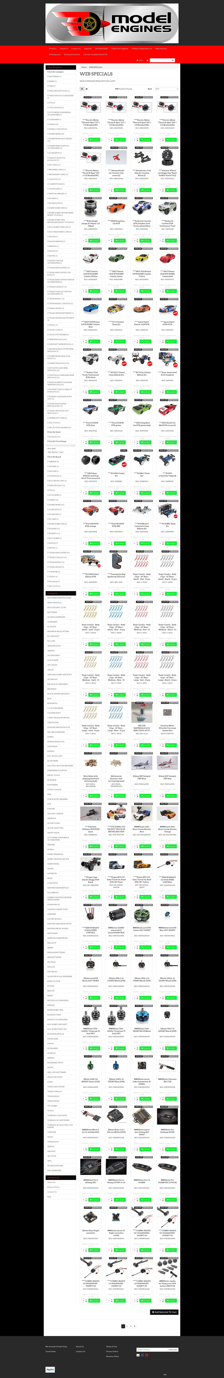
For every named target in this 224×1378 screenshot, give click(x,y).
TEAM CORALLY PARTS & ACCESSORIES (59, 293)
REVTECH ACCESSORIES (57, 1000)
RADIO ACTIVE (53, 981)
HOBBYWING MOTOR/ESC (59, 140)
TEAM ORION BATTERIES (61, 313)
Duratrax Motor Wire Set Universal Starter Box (167, 728)
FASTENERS (52, 785)
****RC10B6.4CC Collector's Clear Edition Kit (142, 526)
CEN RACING (53, 722)
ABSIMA (54, 461)
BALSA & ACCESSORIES (57, 684)
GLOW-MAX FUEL (55, 828)
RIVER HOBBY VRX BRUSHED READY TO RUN (60, 214)
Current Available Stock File (95, 54)
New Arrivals (161, 49)
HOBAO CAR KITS (58, 129)
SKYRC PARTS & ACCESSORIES (55, 262)
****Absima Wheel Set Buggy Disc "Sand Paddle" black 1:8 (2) (167, 173)
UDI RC (53, 325)
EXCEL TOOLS (53, 775)
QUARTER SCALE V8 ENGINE (59, 976)
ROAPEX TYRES (54, 1015)
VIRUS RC (51, 1151)
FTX (52, 103)
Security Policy (112, 1356)
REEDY (50, 996)
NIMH (53, 81)
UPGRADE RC (53, 1142)
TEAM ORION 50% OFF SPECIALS (57, 412)
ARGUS (50, 670)
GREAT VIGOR (53, 833)
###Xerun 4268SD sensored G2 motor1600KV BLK (116, 930)
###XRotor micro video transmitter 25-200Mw (142, 1081)
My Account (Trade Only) (56, 1346)
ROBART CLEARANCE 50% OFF (59, 398)
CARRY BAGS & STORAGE (58, 718)
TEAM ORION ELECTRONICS (60, 319)
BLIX (49, 698)
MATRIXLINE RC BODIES (57, 928)
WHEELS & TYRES (58, 418)
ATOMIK (54, 466)
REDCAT (50, 991)
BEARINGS (51, 689)
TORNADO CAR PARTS (57, 1115)
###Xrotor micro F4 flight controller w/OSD (116, 1233)
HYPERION (52, 873)
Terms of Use (111, 1346)
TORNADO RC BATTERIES (58, 1120)
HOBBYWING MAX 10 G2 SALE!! (58, 357)
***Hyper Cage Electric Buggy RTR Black (90, 879)
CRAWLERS (55, 189)
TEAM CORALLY (58, 287)
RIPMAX (51, 1005)
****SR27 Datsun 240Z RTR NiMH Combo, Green (116, 273)
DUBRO (50, 737)
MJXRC (50, 948)
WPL (49, 1161)
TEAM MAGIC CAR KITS (61, 303)
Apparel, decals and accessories (56, 159)
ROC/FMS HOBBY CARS (60, 232)
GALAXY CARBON (55, 814)
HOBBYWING (56, 134)
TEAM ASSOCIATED (59, 268)
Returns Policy (53, 1187)
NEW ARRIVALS (54, 603)
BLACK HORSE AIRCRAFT (58, 694)
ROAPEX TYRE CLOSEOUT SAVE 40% (59, 390)
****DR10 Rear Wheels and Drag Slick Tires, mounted (90, 475)
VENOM (50, 1146)
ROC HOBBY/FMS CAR (60, 227)
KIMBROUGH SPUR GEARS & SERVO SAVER (59, 898)
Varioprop (54, 581)
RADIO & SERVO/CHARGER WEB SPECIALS (59, 383)
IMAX (49, 878)
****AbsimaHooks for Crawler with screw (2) (116, 173)
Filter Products (54, 67)
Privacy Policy (112, 1351)
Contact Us (76, 49)
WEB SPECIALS (58, 339)
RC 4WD (54, 519)
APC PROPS (52, 665)
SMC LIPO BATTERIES (56, 1072)
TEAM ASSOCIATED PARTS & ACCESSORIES (60, 281)
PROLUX (51, 967)
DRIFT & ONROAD (58, 194)
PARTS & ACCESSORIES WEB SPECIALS (60, 376)
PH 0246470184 (101, 49)
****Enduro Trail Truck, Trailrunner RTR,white (90, 374)
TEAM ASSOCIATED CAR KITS (59, 274)
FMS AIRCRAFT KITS (59, 91)
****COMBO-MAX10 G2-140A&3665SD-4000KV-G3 (167, 1233)
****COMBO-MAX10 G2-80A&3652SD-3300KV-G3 (91, 1283)
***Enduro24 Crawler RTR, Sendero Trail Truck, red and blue (142, 223)
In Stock (54, 437)
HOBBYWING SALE (59, 363)
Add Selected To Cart (165, 1312)
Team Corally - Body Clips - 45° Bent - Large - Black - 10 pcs (167, 677)
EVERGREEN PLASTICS (57, 770)
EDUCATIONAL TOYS (56, 607)
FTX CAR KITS (56, 107)
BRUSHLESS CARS (58, 174)
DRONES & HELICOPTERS (58, 631)
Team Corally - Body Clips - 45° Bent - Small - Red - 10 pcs (142, 576)
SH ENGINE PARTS (55, 1063)
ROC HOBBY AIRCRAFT (57, 1024)
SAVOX (53, 237)
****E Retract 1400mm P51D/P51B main (90, 829)
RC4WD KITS (56, 203)
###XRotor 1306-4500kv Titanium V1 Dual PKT (116, 1031)
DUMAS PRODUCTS (55, 742)
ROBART (54, 533)
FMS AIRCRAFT (57, 485)
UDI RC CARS (56, 330)
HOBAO (53, 124)
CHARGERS (55, 119)
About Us (64, 49)
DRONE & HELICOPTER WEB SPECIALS (60, 350)
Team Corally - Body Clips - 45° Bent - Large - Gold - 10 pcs (91, 728)
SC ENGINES (52, 1048)
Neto (165, 1374)
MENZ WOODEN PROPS (57, 938)
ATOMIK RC (52, 679)
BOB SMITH (52, 703)
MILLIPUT (51, 943)
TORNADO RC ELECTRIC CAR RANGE (60, 1126)
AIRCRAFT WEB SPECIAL (61, 344)
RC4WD (53, 198)
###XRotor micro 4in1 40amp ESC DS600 (142, 1132)
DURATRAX (55, 476)
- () (140, 60)
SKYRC (53, 256)
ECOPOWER (52, 761)
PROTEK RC (52, 972)
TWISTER (54, 572)
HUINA (50, 869)
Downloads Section (72, 54)
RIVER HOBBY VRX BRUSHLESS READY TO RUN (60, 221)
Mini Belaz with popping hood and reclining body (91, 778)
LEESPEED (51, 914)
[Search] (172, 60)
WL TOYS (54, 423)
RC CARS (54, 165)
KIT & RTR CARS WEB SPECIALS (57, 369)
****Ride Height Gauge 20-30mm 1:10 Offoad (91, 223)
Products (52, 49)
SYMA (50, 1082)
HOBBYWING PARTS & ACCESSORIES (58, 147)
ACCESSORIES (53, 655)
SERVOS (53, 246)
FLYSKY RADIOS (54, 790)
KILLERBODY (53, 893)
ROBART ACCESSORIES (57, 1019)
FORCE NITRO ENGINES (57, 799)
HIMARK (51, 845)
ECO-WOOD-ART (58, 481)
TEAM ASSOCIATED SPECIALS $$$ (56, 405)
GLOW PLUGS (53, 823)
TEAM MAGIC (56, 299)
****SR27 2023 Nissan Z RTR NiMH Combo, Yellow (142, 273)
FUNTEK (51, 809)
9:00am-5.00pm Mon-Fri (142, 49)
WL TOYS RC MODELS (60, 427)
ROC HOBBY (55, 538)
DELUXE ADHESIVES (56, 732)
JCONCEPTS (55, 153)
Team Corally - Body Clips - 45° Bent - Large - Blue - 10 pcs (116, 728)
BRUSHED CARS (57, 170)
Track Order (51, 1351)
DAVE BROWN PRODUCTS (58, 727)
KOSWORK (55, 514)
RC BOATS (51, 627)
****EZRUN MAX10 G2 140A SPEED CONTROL (167, 879)
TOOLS (50, 1111)
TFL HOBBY (52, 1106)
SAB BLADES (52, 1039)
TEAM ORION (56, 308)
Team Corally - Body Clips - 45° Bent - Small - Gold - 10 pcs (91, 627)
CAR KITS (55, 179)
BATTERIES (55, 76)
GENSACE (51, 818)
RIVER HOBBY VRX (58, 208)
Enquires (88, 49)
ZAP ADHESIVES (54, 1170)
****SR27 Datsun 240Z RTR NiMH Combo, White (90, 273)
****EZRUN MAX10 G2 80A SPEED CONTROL (90, 930)
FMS (52, 86)
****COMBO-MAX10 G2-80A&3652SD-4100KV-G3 (116, 1283)
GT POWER (55, 495)
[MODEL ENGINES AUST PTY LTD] (112, 23)
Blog (49, 1197)
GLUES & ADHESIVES (56, 617)
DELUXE (53, 471)
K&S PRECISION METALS (58, 888)
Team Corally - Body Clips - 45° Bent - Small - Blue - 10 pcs (116, 627)
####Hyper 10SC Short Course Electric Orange (167, 829)
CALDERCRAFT (54, 713)
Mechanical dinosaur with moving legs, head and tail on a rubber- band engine (116, 781)
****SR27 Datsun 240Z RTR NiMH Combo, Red (167, 273)
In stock (94, 140)
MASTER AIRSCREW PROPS (59, 924)
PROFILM (51, 962)
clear (61, 452)
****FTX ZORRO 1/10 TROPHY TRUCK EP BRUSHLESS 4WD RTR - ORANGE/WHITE (116, 832)
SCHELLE (51, 1053)
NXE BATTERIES (54, 957)
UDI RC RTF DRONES (59, 335)
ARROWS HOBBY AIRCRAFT (59, 674)
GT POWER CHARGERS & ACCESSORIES (59, 113)
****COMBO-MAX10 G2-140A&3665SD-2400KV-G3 (142, 1233)
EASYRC (51, 751)
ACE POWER (52, 660)
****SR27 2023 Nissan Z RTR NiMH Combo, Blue (90, 324)
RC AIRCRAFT (53, 636)
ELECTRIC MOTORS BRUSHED (60, 766)
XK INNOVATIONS (55, 1166)
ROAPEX (54, 529)
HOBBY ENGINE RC (55, 854)
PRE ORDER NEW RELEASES (59, 598)
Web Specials (54, 54)
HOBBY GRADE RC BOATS (58, 859)
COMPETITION (57, 184)
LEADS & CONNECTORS (57, 909)
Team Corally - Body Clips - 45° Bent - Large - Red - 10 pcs (142, 677)
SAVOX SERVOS (57, 241)
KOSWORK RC (53, 904)
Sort (150, 89)
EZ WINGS (51, 780)
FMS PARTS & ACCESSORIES (60, 97)
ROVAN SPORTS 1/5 (55, 1034)
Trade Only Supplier (119, 49)
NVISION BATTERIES (56, 952)
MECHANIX (52, 933)
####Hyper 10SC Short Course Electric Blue (142, 829)
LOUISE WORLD (54, 919)
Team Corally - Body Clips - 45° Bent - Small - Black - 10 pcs (167, 576)
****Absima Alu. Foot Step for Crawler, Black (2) (141, 173)
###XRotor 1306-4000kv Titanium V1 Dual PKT (90, 1031)
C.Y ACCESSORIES (55, 708)
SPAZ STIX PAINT (55, 1077)
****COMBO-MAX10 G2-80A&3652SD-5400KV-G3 (142, 1283)
